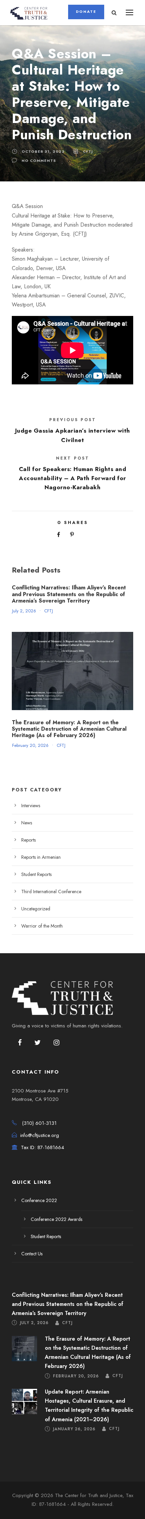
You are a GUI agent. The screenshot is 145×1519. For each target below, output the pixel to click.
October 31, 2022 (43, 151)
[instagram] (56, 1043)
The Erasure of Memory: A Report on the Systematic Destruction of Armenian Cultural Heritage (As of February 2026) (69, 729)
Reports (28, 840)
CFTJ (88, 151)
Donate (86, 11)
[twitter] (37, 1043)
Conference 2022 (39, 1200)
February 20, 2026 (30, 745)
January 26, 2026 (74, 1429)
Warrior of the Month (42, 926)
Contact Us (31, 1253)
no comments (39, 160)
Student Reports (36, 874)
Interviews (30, 805)
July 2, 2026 (24, 611)
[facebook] (20, 1043)
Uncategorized (35, 908)
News (26, 822)
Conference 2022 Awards (56, 1219)
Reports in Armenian (41, 857)
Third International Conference (51, 891)
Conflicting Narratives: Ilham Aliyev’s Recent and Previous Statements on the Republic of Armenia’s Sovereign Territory (69, 594)
